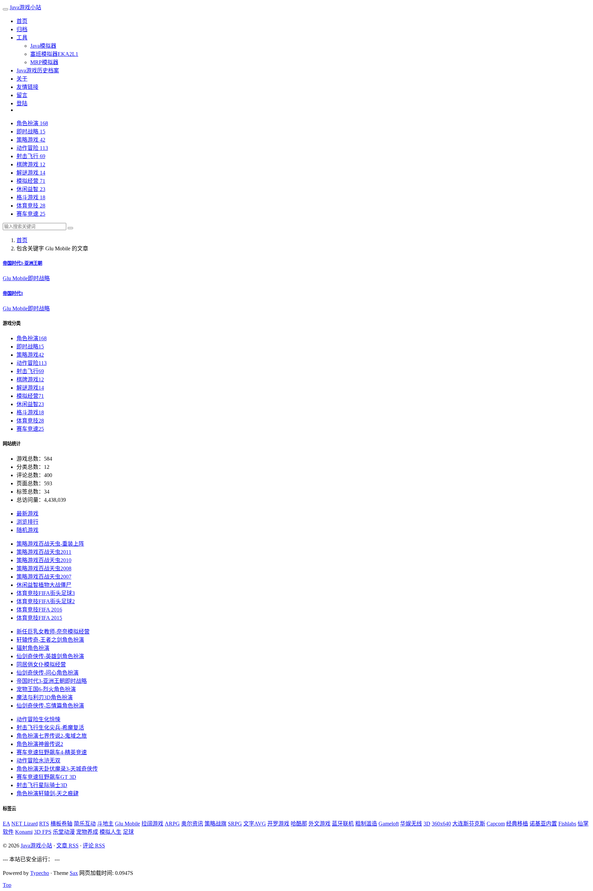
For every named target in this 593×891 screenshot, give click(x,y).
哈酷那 (299, 824)
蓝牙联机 (343, 824)
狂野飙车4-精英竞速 (51, 752)
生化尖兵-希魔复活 (50, 727)
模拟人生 (110, 832)
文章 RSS (67, 845)
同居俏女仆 (41, 664)
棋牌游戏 (30, 164)
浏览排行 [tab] (27, 522)
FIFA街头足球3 (45, 593)
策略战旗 (215, 824)
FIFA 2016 (39, 610)
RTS (44, 824)
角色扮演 (32, 123)
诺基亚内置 (543, 824)
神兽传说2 (39, 744)
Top (7, 885)
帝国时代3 (13, 293)
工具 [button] (21, 37)
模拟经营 (30, 181)
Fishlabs (567, 824)
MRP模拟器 (44, 62)
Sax (74, 873)
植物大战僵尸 (43, 585)
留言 (21, 95)
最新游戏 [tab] (27, 513)
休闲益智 (30, 189)
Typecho (39, 873)
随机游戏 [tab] (27, 530)
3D (426, 824)
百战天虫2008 (43, 568)
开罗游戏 (278, 824)
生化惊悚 (38, 719)
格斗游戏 (30, 197)
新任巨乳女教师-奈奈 (53, 631)
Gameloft (389, 824)
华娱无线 (411, 824)
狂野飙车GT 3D (46, 777)
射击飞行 (30, 156)
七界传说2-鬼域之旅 (51, 736)
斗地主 (105, 824)
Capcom (496, 824)
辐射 (32, 648)
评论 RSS (94, 845)
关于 (21, 79)
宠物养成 (87, 832)
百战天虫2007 (43, 577)
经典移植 (517, 824)
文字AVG (254, 824)
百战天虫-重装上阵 (50, 544)
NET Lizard (24, 824)
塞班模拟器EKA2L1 (54, 54)
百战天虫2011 (43, 552)
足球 (128, 832)
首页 (21, 21)
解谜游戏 (30, 173)
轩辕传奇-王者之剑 (50, 640)
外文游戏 (319, 824)
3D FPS (42, 832)
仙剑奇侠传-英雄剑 (50, 656)
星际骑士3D (41, 785)
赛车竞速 (30, 214)
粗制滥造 (366, 824)
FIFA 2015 (39, 618)
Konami (24, 832)
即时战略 (30, 131)
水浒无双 (38, 760)
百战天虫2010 (43, 560)
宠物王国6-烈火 (46, 689)
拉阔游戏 (152, 824)
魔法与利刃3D (44, 697)
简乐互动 (85, 824)
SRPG (235, 824)
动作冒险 (32, 148)
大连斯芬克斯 (468, 824)
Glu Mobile (15, 278)
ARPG (172, 824)
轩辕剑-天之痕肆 (47, 793)
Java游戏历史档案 (37, 70)
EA (6, 824)
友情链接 (27, 87)
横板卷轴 (61, 824)
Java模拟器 (43, 46)
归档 (21, 29)
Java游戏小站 (25, 7)
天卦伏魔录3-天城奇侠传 (57, 769)
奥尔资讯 (192, 824)
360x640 (441, 824)
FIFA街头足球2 (45, 601)
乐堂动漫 (64, 832)
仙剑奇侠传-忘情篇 (50, 706)
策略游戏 (30, 140)
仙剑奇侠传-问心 (47, 673)
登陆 (21, 103)
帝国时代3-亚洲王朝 (22, 263)
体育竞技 (30, 206)
